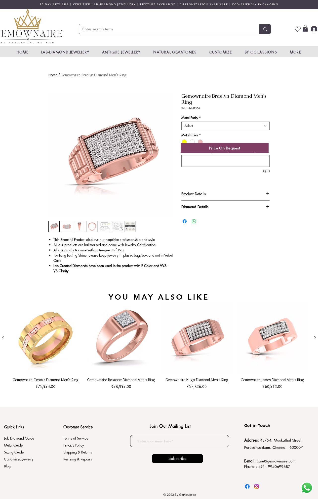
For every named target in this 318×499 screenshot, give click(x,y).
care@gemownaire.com (276, 461)
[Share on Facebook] (185, 221)
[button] (305, 28)
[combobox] (225, 126)
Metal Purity (191, 118)
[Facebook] (247, 486)
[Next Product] (315, 338)
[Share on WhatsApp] (194, 221)
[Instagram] (256, 486)
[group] (159, 346)
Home (53, 75)
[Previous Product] (3, 338)
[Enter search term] (265, 29)
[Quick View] (45, 337)
